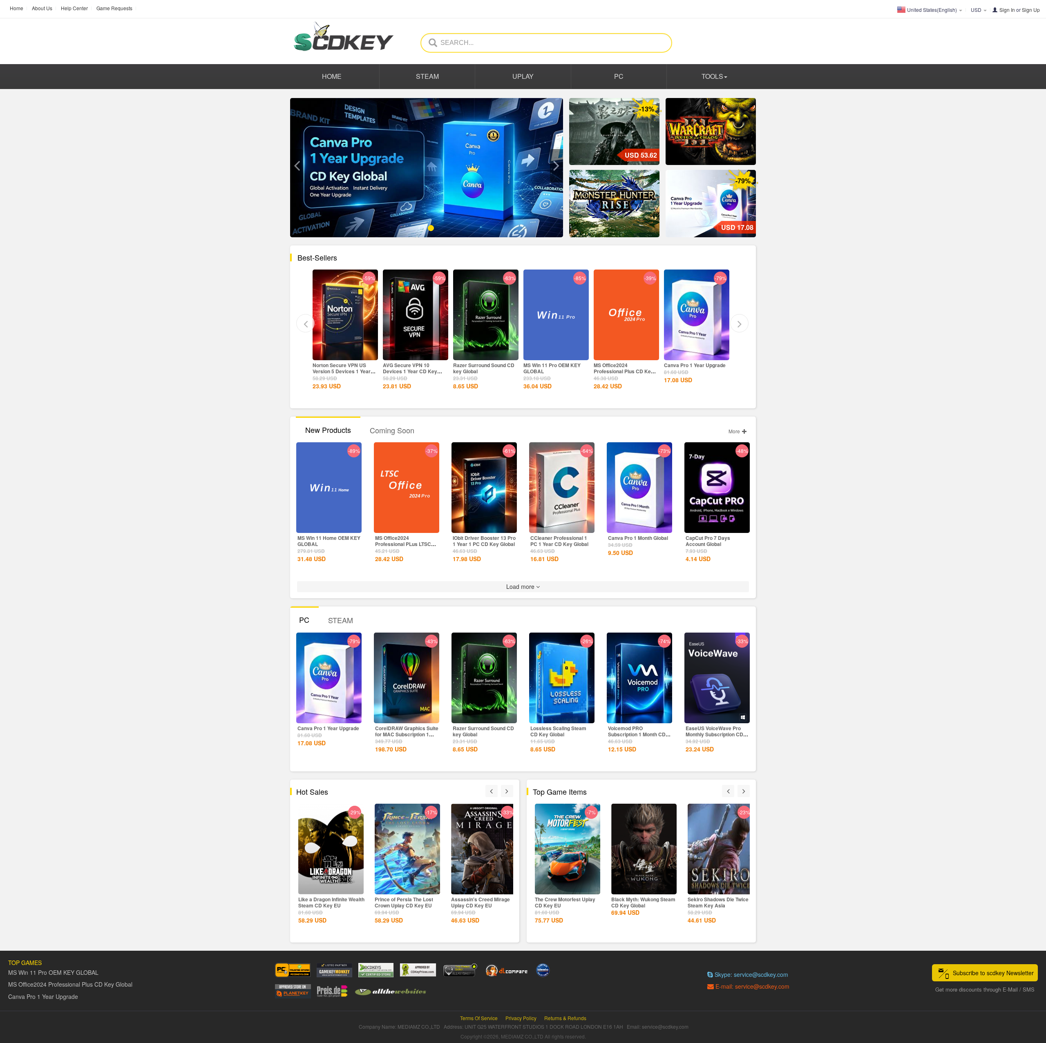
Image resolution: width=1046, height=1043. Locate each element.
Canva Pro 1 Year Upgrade (650, 365)
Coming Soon (392, 430)
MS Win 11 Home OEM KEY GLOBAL (328, 541)
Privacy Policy (520, 1017)
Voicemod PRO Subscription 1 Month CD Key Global (637, 734)
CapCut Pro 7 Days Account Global (708, 541)
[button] (296, 166)
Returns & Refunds (565, 1017)
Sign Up (1031, 9)
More (735, 431)
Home (16, 7)
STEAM (427, 76)
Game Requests (114, 7)
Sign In (1007, 9)
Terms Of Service (479, 1017)
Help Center (74, 7)
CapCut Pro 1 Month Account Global (713, 368)
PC (619, 76)
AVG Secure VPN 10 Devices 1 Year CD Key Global (365, 371)
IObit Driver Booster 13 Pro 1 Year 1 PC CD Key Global (484, 541)
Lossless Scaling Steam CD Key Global (558, 731)
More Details (371, 353)
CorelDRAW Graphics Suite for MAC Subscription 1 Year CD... (406, 734)
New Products (328, 429)
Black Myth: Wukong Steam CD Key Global (643, 902)
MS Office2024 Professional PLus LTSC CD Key (403, 544)
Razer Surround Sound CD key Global (439, 368)
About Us (42, 7)
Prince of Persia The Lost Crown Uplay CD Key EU (404, 902)
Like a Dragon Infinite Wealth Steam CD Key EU (331, 902)
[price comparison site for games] (460, 970)
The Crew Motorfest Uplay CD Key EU (565, 902)
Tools (712, 76)
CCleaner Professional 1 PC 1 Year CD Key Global (559, 541)
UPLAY (523, 76)
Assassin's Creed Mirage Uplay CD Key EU (480, 902)
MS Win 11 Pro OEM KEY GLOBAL (507, 368)
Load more (521, 586)
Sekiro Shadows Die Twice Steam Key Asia (718, 902)
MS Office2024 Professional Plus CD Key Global (579, 371)
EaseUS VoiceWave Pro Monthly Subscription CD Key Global (714, 734)
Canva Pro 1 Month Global (638, 538)
